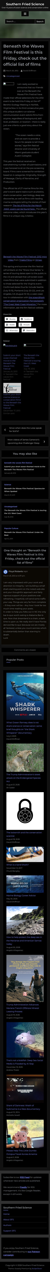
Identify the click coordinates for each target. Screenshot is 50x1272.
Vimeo (38, 260)
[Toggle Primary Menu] (25, 14)
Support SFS (9, 1230)
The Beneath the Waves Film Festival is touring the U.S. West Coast (32, 360)
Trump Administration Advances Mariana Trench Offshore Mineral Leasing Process (22, 1008)
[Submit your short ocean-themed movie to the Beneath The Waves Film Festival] (12, 349)
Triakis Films (25, 260)
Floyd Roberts (16, 571)
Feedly (23, 1187)
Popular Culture (11, 528)
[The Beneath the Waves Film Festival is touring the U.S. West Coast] (32, 349)
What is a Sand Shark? (17, 864)
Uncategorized (12, 76)
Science (7, 485)
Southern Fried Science (25, 4)
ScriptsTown (37, 1269)
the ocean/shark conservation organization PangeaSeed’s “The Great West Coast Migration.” (24, 301)
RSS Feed (24, 1177)
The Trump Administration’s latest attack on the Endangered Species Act (23, 778)
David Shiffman (29, 70)
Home (6, 1214)
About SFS (8, 1219)
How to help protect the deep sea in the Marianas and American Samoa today (24, 940)
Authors (7, 1225)
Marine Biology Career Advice (21, 895)
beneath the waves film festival (18, 463)
